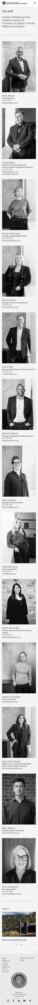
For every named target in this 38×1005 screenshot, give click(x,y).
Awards (5, 965)
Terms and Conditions (19, 994)
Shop (22, 960)
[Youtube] (24, 1000)
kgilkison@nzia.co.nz (10, 507)
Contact (5, 971)
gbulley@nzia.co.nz (10, 172)
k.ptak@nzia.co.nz (9, 374)
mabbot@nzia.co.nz (10, 103)
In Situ (4, 962)
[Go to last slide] (3, 945)
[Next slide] (35, 945)
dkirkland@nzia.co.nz (10, 440)
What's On (6, 960)
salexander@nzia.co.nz (11, 637)
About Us (6, 967)
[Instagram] (8, 1000)
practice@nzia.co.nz (10, 174)
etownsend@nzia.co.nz (11, 894)
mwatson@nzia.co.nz (10, 833)
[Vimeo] (30, 1000)
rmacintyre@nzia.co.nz (11, 240)
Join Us (5, 969)
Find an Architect (27, 958)
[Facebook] (13, 1000)
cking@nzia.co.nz (9, 574)
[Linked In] (19, 1000)
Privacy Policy (19, 996)
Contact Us (19, 992)
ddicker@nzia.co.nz (10, 307)
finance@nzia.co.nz (10, 701)
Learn (4, 958)
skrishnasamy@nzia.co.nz (12, 768)
